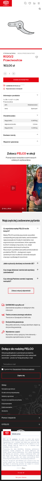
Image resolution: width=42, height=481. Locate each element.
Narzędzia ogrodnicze (8, 389)
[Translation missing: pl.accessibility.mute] (22, 208)
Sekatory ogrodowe (8, 396)
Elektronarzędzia (7, 407)
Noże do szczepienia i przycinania (12, 400)
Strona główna (9, 53)
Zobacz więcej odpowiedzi (21, 291)
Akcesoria (5, 411)
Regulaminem (17, 369)
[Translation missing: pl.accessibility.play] (13, 188)
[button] (25, 3)
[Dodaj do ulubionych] (37, 57)
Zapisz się (21, 376)
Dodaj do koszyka (21, 80)
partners (14, 439)
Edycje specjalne (7, 403)
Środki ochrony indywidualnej (10, 392)
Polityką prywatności (28, 369)
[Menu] (39, 3)
